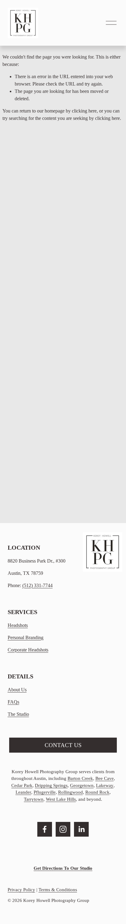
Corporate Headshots (28, 649)
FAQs (13, 701)
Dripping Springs (51, 785)
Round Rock (97, 792)
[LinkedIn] (81, 829)
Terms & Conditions (58, 889)
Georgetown (82, 785)
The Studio (18, 714)
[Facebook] (44, 829)
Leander (23, 792)
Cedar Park (21, 785)
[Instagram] (63, 829)
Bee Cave (104, 778)
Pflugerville (45, 792)
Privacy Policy (21, 889)
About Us (17, 689)
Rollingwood (70, 792)
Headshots (18, 625)
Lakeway (104, 785)
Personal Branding (25, 637)
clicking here (84, 110)
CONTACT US (63, 745)
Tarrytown (33, 799)
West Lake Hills (61, 799)
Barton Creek (80, 778)
